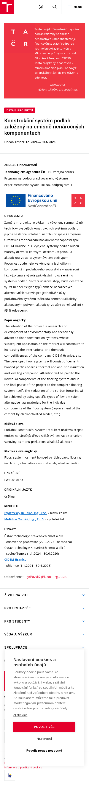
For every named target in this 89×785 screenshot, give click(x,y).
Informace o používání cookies (23, 767)
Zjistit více (20, 714)
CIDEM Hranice (15, 560)
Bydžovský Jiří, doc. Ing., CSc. (25, 513)
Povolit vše (44, 727)
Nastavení (44, 738)
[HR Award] (9, 775)
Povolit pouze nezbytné (44, 750)
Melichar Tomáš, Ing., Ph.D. (24, 519)
